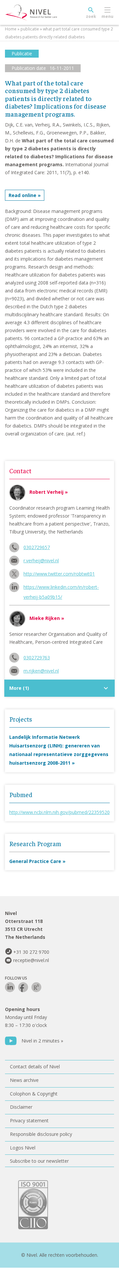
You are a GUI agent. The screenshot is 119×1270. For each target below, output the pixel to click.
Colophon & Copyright (34, 1094)
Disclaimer (21, 1107)
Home (11, 29)
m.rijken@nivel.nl (41, 671)
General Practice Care (35, 861)
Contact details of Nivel (35, 1066)
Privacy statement (29, 1120)
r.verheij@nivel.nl (41, 560)
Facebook (23, 987)
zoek (91, 16)
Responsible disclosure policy (41, 1134)
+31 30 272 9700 (31, 952)
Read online (22, 195)
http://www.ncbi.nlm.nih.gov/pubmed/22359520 (59, 812)
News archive (24, 1080)
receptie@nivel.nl (31, 960)
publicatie (29, 29)
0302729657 (36, 547)
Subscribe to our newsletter (39, 1161)
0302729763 (36, 657)
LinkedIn (10, 987)
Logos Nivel (22, 1147)
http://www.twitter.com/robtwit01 (59, 574)
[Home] (46, 12)
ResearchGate (36, 987)
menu (107, 16)
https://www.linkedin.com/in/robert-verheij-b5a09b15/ (61, 588)
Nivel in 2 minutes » (42, 1041)
